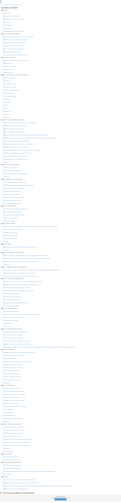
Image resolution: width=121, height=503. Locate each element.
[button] (1, 1)
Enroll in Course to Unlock (60, 499)
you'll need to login (65, 497)
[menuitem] (1, 3)
